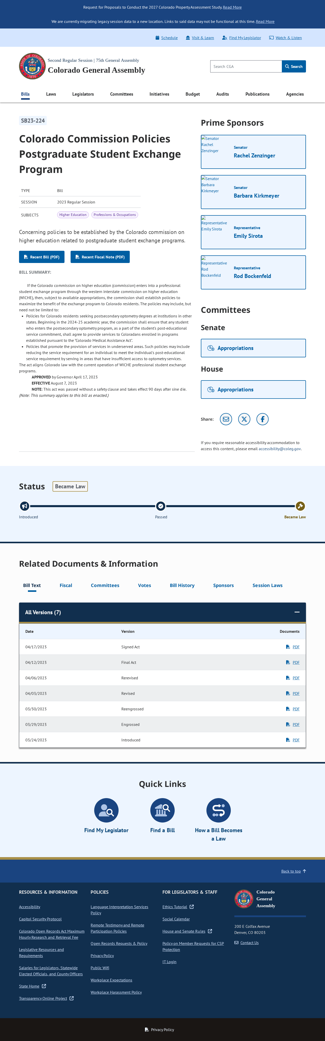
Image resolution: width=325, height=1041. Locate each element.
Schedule (169, 37)
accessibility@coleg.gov (280, 448)
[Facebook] (262, 419)
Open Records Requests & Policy (119, 943)
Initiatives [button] (159, 94)
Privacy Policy (102, 955)
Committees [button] (121, 94)
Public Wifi (100, 967)
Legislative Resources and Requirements (41, 952)
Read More (232, 7)
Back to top (291, 871)
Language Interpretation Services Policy (119, 909)
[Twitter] (244, 419)
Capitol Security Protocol (40, 918)
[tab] (32, 586)
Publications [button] (258, 94)
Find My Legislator (245, 37)
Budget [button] (193, 94)
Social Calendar (176, 918)
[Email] (226, 419)
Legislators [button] (83, 94)
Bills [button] (25, 94)
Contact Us (249, 942)
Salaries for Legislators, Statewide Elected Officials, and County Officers (51, 970)
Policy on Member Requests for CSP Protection (193, 946)
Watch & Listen (289, 37)
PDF (296, 646)
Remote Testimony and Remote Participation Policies (117, 928)
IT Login (169, 961)
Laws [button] (51, 94)
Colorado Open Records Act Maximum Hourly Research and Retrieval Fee (52, 934)
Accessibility (29, 906)
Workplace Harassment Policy (116, 992)
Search (296, 66)
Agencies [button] (295, 94)
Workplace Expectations (111, 980)
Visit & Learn (203, 37)
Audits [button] (222, 94)
